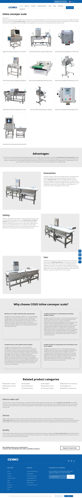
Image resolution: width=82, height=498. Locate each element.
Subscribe (70, 476)
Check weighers (46, 383)
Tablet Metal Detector (31, 480)
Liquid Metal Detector (31, 478)
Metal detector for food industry (69, 383)
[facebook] (69, 461)
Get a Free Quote (70, 7)
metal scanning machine (60, 433)
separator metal (52, 179)
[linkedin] (74, 461)
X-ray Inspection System (32, 484)
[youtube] (71, 461)
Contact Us (22, 9)
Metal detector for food (48, 386)
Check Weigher (30, 473)
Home (21, 6)
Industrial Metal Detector (32, 471)
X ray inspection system (48, 388)
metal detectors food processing (65, 157)
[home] (13, 461)
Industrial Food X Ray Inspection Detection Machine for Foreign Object (20, 144)
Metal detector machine (9, 383)
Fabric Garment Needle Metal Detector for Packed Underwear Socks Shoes (47, 80)
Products (33, 6)
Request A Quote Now (70, 448)
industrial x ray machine (63, 402)
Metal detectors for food (10, 386)
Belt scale (6, 388)
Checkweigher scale (66, 386)
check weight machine (20, 21)
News (54, 6)
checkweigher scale (8, 420)
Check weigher (26, 383)
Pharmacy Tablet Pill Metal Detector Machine (41, 109)
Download (60, 6)
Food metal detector (28, 386)
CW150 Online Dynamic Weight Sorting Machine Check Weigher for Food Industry (23, 80)
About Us (27, 6)
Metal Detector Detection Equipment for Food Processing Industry (19, 109)
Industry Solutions (42, 6)
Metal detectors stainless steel (68, 388)
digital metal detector (57, 262)
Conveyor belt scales (28, 388)
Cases (49, 6)
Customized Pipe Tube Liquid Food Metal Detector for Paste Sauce (45, 51)
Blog (8, 489)
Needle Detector (30, 482)
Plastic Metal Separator (32, 476)
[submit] (65, 2)
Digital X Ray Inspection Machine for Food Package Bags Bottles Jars (19, 51)
